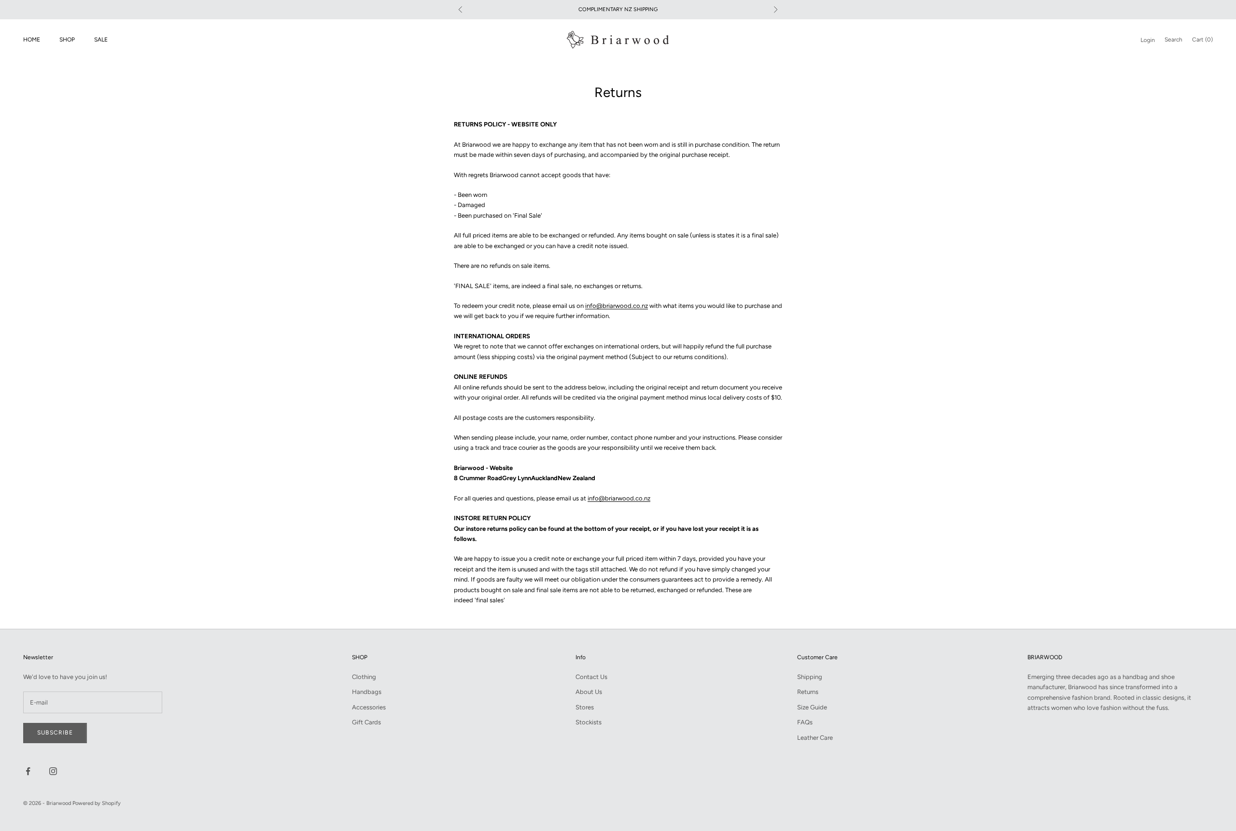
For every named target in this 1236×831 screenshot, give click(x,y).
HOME (31, 39)
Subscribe (55, 732)
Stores (585, 707)
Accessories (369, 707)
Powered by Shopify (96, 803)
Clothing (364, 676)
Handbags (366, 691)
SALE (101, 39)
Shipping (809, 676)
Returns (807, 691)
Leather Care (815, 737)
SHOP (67, 39)
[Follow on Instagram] (53, 771)
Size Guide (812, 707)
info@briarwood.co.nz (616, 305)
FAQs (805, 722)
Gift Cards (366, 722)
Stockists (589, 722)
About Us (589, 691)
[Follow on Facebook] (28, 771)
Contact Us (591, 676)
